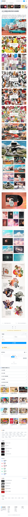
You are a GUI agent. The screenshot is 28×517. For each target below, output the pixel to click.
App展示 (3, 437)
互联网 (7, 12)
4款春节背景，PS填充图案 (8, 491)
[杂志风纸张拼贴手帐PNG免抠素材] (14, 410)
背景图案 (3, 12)
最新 (24, 352)
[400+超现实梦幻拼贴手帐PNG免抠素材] (5, 410)
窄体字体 (18, 433)
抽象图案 (3, 499)
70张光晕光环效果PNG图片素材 (8, 480)
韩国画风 (22, 432)
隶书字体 (10, 433)
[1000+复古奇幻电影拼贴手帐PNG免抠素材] (5, 389)
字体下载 (9, 508)
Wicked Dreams (7, 445)
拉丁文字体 (14, 433)
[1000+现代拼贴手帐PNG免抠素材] (14, 421)
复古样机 (6, 432)
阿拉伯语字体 (6, 433)
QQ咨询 (20, 330)
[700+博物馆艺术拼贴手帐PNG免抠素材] (14, 389)
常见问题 (15, 509)
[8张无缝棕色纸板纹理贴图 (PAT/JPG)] (3, 489)
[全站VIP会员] (10, 6)
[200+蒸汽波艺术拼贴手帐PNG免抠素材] (23, 421)
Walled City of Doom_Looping (8, 448)
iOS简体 (25, 432)
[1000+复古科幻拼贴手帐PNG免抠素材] (23, 389)
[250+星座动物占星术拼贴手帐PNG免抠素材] (5, 400)
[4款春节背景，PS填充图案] (3, 492)
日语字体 (15, 432)
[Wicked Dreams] (3, 446)
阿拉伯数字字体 (10, 432)
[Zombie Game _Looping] (3, 443)
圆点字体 (21, 433)
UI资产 (3, 433)
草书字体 (6, 437)
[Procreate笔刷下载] (17, 6)
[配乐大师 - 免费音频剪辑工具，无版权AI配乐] (4, 6)
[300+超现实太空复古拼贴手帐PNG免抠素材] (23, 400)
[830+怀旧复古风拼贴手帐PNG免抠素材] (23, 410)
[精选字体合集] (24, 6)
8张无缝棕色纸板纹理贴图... (8, 488)
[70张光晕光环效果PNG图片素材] (3, 481)
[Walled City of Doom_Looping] (3, 449)
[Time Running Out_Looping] (3, 454)
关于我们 (15, 508)
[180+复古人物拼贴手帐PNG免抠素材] (5, 421)
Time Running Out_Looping (8, 453)
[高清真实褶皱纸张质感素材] (3, 484)
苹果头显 (3, 432)
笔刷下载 (9, 509)
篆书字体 (10, 437)
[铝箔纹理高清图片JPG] (3, 486)
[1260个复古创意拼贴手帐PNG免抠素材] (14, 400)
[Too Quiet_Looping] (3, 452)
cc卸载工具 (18, 432)
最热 (26, 352)
